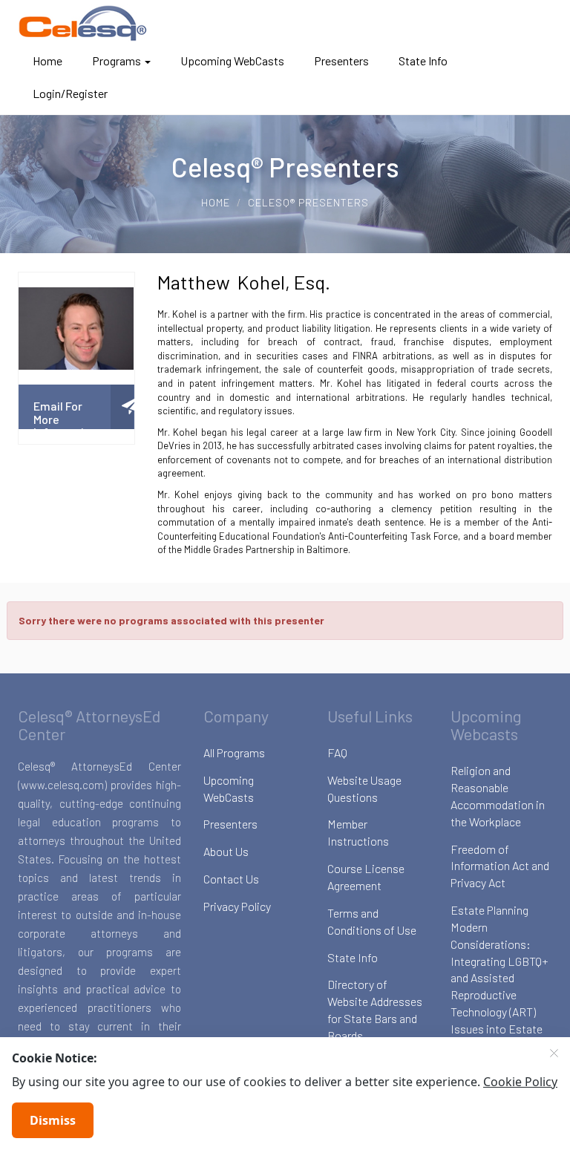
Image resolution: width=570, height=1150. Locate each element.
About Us (226, 851)
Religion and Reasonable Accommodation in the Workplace (498, 796)
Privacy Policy (237, 906)
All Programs (234, 752)
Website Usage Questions (364, 788)
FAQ (337, 752)
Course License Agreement (365, 876)
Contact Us (231, 879)
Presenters (341, 60)
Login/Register (70, 93)
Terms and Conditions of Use (371, 921)
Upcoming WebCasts (232, 60)
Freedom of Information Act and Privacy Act (500, 866)
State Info (423, 60)
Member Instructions (358, 832)
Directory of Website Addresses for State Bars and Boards (374, 1009)
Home (47, 60)
